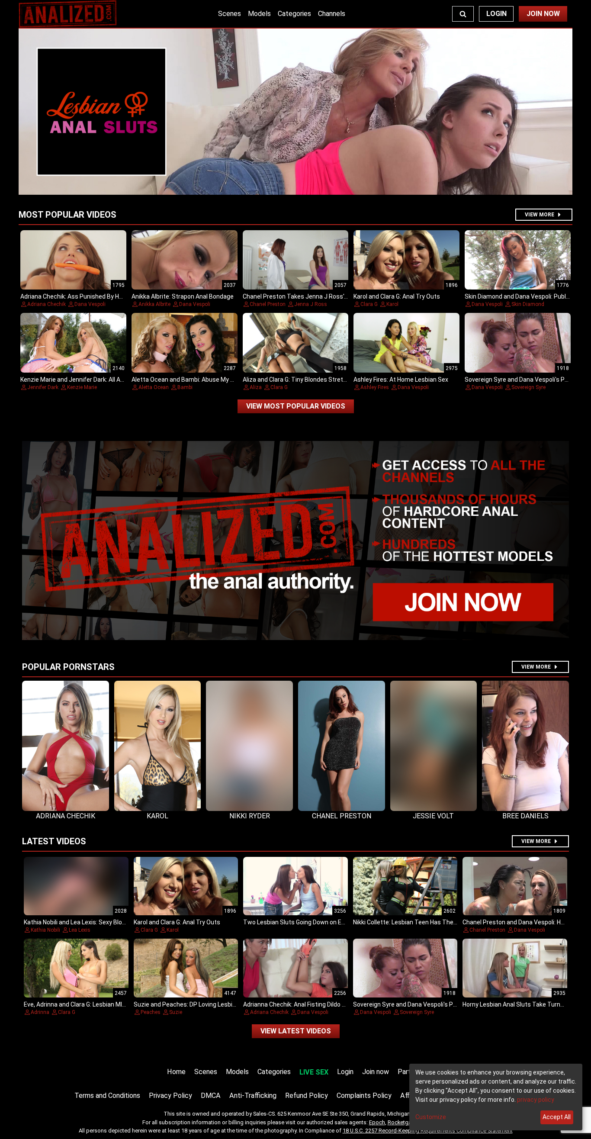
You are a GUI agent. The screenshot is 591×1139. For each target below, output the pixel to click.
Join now (375, 1072)
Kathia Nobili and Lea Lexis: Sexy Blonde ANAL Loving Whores (107, 922)
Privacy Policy (170, 1095)
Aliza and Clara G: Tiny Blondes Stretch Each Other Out (318, 379)
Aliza (256, 387)
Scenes (229, 14)
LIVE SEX (313, 1072)
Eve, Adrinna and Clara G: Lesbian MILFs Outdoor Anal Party (105, 1004)
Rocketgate (402, 1122)
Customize (430, 1116)
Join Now (543, 14)
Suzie (175, 1012)
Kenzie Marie (82, 387)
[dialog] (495, 1097)
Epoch (377, 1122)
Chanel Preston (268, 304)
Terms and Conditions (107, 1095)
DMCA (211, 1095)
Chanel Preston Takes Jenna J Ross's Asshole (307, 296)
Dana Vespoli (90, 304)
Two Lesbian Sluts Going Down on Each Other (306, 922)
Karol (392, 304)
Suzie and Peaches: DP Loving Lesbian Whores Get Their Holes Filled (227, 1004)
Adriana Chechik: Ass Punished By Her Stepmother (90, 296)
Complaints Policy (364, 1095)
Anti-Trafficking (252, 1095)
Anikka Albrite (154, 304)
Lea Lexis (79, 930)
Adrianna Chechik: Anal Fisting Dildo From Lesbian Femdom (324, 1004)
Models (259, 14)
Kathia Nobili (45, 930)
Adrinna (40, 1012)
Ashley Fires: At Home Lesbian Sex (400, 379)
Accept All (557, 1116)
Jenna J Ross (310, 304)
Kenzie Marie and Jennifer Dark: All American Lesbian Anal (100, 379)
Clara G (369, 304)
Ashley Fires (374, 387)
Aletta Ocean (153, 387)
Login (496, 14)
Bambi (185, 387)
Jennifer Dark (42, 387)
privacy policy (535, 1099)
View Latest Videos (295, 1031)
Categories (294, 14)
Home (176, 1072)
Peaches (151, 1012)
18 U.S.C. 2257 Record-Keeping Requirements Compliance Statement (428, 1130)
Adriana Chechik (46, 304)
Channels (331, 14)
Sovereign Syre (528, 387)
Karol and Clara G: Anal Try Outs (396, 296)
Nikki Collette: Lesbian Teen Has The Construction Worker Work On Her (450, 922)
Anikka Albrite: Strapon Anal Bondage (183, 296)
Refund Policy (306, 1095)
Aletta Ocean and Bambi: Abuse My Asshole (192, 379)
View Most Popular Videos (295, 406)
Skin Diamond (527, 304)
